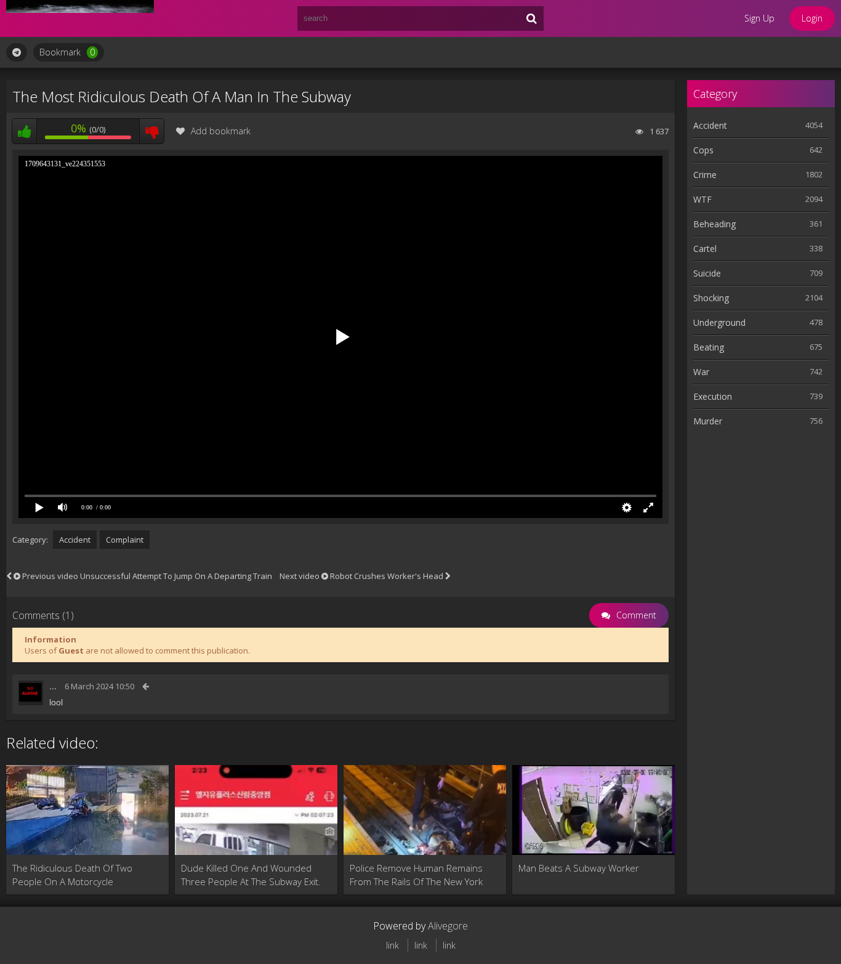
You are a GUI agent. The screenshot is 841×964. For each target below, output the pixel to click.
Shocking (711, 298)
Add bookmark (221, 131)
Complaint (124, 539)
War (701, 372)
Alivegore (448, 926)
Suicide (707, 273)
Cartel (705, 248)
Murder (707, 421)
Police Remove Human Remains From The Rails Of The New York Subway (416, 875)
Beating (708, 347)
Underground (719, 322)
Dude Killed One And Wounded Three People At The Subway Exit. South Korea (251, 875)
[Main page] (80, 18)
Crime (705, 174)
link (392, 945)
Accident (75, 539)
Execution (712, 396)
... (53, 686)
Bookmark (67, 52)
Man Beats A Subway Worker (578, 868)
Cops (703, 150)
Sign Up (759, 18)
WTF (702, 199)
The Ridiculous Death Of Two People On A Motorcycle (72, 875)
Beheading (714, 224)
